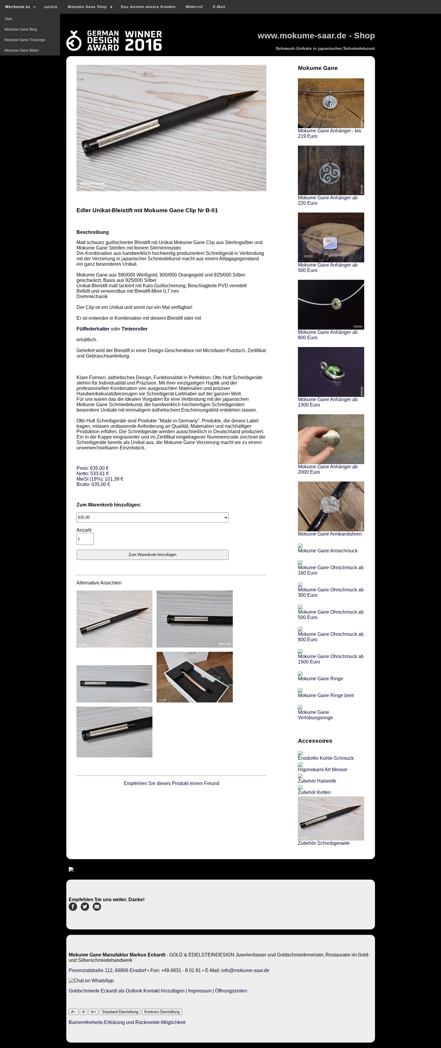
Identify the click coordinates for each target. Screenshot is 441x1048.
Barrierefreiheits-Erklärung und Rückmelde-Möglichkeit (127, 1022)
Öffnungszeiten (231, 990)
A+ (93, 1012)
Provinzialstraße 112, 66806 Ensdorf (107, 970)
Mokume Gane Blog (20, 29)
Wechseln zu (17, 7)
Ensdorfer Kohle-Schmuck (326, 758)
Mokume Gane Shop (87, 7)
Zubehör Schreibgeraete (324, 843)
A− (73, 1012)
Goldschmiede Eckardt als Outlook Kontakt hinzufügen (126, 990)
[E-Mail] (97, 909)
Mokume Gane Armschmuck (328, 550)
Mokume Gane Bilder (21, 50)
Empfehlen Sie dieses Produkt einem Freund (171, 783)
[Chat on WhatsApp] (91, 980)
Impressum (200, 990)
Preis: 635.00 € (99, 476)
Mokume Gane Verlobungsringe (315, 715)
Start (8, 19)
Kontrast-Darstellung (162, 1012)
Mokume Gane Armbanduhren (330, 533)
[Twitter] (85, 909)
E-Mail (219, 7)
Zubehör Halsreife (317, 781)
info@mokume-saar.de (245, 970)
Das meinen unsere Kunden (148, 7)
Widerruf (194, 7)
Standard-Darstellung (120, 1012)
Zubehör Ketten (314, 792)
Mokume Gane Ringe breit (326, 695)
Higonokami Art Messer (322, 769)
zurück (51, 7)
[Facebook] (73, 909)
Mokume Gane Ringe (320, 678)
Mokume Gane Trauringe (24, 40)
